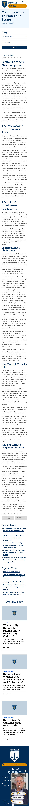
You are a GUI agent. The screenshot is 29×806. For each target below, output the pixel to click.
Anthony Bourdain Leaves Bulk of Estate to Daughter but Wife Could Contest (14, 577)
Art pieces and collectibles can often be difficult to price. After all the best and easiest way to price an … (14, 687)
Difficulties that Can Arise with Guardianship (12, 723)
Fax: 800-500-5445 (8, 785)
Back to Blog (8, 23)
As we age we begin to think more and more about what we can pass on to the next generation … (13, 641)
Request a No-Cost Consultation (14, 6)
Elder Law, (6, 622)
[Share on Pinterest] (20, 57)
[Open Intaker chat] (13, 805)
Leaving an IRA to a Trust (11, 571)
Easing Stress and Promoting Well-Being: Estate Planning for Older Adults (14, 531)
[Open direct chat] (25, 771)
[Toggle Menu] (26, 2)
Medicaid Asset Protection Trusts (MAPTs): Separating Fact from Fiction (14, 552)
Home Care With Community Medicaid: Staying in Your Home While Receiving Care (13, 545)
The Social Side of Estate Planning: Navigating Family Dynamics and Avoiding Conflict (14, 560)
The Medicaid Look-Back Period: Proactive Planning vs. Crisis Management (13, 538)
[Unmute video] (19, 786)
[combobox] (14, 37)
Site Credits (6, 801)
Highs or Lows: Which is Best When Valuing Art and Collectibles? (13, 678)
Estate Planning (8, 671)
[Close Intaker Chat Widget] (27, 771)
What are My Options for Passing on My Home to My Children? (11, 630)
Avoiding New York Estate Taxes (13, 582)
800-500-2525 (8, 780)
